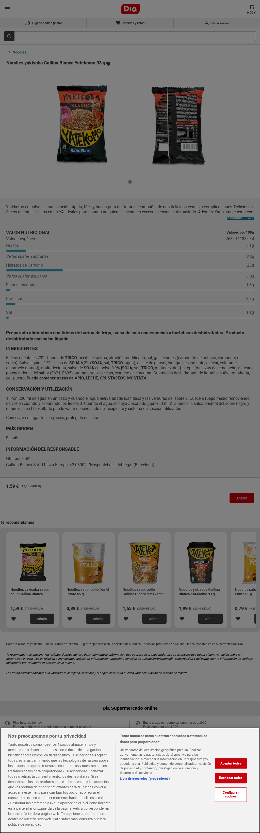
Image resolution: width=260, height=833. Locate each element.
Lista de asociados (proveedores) (145, 778)
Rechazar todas (230, 777)
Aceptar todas (230, 763)
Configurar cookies (231, 794)
